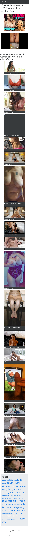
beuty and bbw (7, 480)
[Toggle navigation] (26, 2)
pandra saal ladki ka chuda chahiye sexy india (13, 507)
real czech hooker (16, 510)
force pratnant (17, 492)
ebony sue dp (12, 519)
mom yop (5, 493)
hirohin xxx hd (12, 516)
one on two (11, 486)
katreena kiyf (5, 495)
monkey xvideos (14, 495)
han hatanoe (5, 513)
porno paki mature (16, 498)
